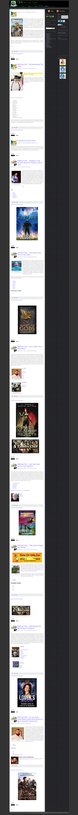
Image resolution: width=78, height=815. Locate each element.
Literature (47, 37)
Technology (48, 39)
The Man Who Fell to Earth (38, 569)
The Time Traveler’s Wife (33, 570)
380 (13, 752)
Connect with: (60, 19)
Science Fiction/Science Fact (50, 38)
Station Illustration (48, 46)
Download (12, 53)
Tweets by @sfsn (48, 22)
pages (47, 44)
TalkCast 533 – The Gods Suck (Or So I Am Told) (29, 254)
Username (59, 16)
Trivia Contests (48, 47)
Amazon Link (24, 372)
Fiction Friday (48, 42)
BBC (47, 35)
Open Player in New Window (18, 53)
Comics (47, 36)
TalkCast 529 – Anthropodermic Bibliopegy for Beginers (29, 627)
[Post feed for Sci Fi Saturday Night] (50, 12)
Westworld (22, 570)
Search (47, 26)
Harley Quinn (26, 570)
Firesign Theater (20, 754)
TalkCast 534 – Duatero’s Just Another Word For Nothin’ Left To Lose (29, 163)
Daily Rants (36, 549)
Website (14, 744)
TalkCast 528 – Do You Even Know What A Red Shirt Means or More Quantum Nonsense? (30, 719)
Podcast (35, 12)
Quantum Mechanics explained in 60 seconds (25, 758)
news (46, 43)
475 (13, 753)
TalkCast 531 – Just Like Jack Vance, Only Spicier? (28, 465)
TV (46, 40)
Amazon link (14, 745)
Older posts (12, 809)
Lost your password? (64, 27)
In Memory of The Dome (26, 141)
